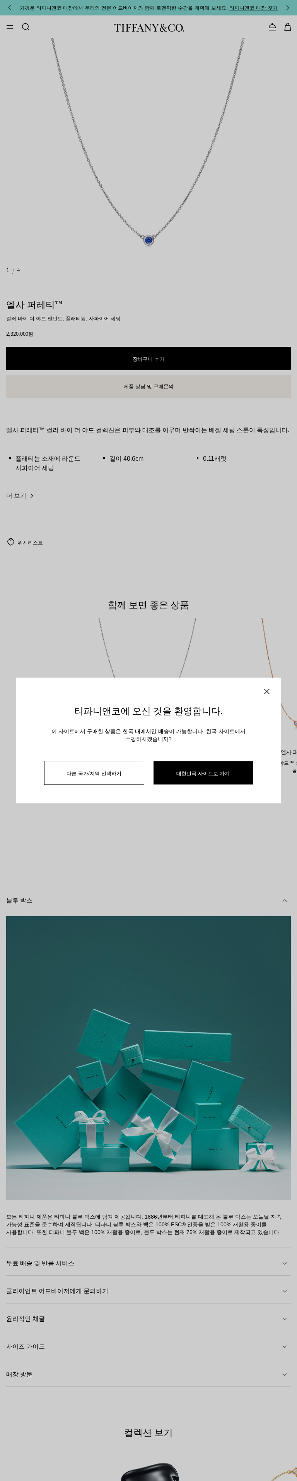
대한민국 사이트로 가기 (203, 773)
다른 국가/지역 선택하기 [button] (94, 773)
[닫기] (266, 691)
